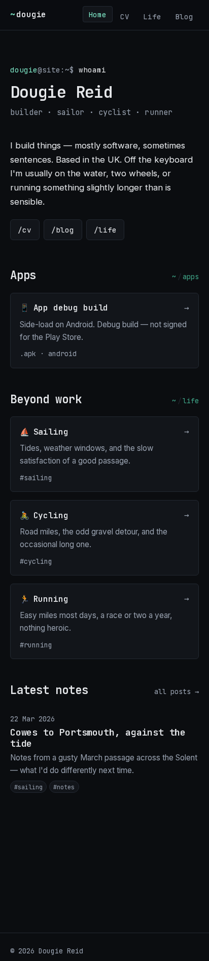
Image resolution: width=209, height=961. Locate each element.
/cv (24, 230)
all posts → (176, 691)
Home (97, 14)
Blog (184, 16)
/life (105, 230)
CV (124, 16)
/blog (62, 230)
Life (152, 16)
